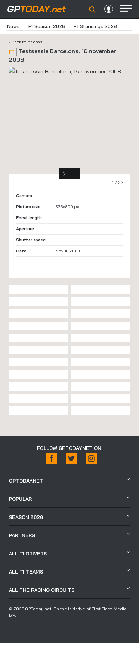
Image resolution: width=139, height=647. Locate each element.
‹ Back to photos (25, 42)
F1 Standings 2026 (95, 26)
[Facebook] (51, 458)
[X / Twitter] (71, 458)
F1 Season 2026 (46, 26)
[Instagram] (91, 458)
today (36, 9)
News (13, 26)
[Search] (92, 9)
